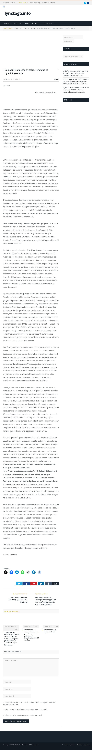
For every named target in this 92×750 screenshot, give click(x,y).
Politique (7, 23)
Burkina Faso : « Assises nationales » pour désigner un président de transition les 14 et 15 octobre (31, 635)
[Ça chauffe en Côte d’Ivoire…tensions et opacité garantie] (31, 51)
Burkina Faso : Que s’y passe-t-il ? (50, 631)
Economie (18, 23)
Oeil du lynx (47, 23)
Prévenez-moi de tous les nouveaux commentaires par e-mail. (26, 710)
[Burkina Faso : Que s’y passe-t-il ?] (51, 622)
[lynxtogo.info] (17, 13)
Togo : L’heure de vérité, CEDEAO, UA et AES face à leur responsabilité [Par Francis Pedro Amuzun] (76, 81)
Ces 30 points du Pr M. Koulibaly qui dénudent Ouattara (18, 599)
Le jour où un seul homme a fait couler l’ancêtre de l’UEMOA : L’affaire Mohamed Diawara (76, 90)
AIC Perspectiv (34, 745)
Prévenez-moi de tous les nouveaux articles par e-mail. (23, 715)
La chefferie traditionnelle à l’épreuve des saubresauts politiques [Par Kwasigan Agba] (75, 73)
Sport (26, 23)
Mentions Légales (83, 745)
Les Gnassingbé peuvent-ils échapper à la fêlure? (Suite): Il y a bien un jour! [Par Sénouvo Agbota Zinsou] (43, 3)
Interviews (36, 23)
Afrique (56, 79)
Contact (64, 745)
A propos (72, 745)
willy (7, 79)
